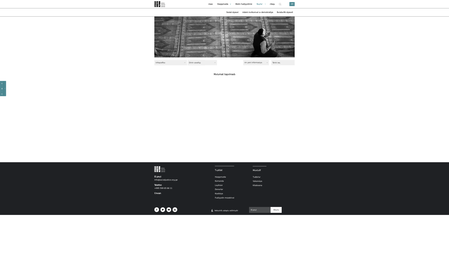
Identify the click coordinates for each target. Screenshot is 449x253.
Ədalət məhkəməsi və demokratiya (257, 12)
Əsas (210, 4)
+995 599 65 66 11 (163, 188)
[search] (280, 4)
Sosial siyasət (232, 12)
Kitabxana (257, 185)
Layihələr (219, 185)
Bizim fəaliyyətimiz (243, 4)
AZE (292, 4)
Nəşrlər (260, 4)
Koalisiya (219, 193)
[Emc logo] (162, 4)
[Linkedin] (175, 209)
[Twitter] (162, 209)
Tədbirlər (257, 177)
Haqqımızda (222, 4)
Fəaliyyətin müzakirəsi (224, 198)
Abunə (276, 210)
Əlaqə (272, 4)
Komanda (219, 181)
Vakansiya (257, 181)
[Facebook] (156, 209)
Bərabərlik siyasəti (285, 12)
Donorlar (219, 189)
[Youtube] (169, 209)
